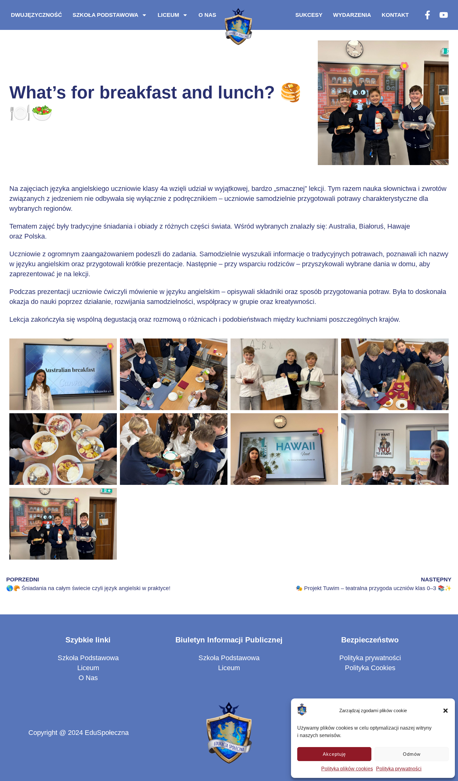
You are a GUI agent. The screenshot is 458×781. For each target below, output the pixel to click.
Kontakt (395, 15)
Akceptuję (334, 754)
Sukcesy (308, 15)
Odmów (412, 754)
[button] (445, 711)
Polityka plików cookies (347, 768)
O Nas (207, 15)
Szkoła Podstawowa (105, 15)
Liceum (168, 15)
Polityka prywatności (399, 768)
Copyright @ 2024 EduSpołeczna (78, 732)
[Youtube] (443, 15)
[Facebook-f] (427, 15)
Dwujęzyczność (36, 15)
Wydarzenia (352, 15)
